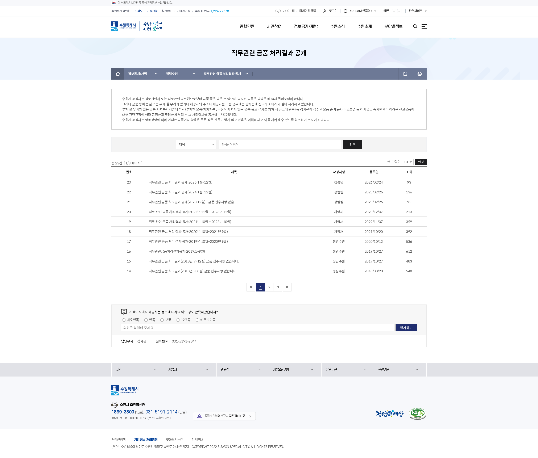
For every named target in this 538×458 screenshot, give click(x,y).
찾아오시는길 (174, 440)
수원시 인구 (212, 11)
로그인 (333, 11)
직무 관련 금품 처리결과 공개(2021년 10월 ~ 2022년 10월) (190, 221)
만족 (152, 319)
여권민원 (184, 11)
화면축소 (399, 11)
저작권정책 (118, 440)
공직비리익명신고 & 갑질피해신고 (224, 416)
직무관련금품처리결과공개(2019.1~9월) (177, 251)
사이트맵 (424, 26)
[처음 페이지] (251, 287)
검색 (352, 144)
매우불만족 (208, 319)
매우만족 (133, 319)
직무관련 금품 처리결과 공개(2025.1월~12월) (180, 182)
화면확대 (394, 11)
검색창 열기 (415, 26)
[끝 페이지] (287, 287)
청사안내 (197, 440)
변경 (421, 161)
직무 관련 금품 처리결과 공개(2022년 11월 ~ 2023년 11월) (190, 211)
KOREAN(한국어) (360, 11)
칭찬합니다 (168, 11)
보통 (168, 319)
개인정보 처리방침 (146, 440)
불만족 (185, 319)
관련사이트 (415, 11)
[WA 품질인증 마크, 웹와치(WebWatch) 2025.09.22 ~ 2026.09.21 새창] (418, 413)
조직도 (138, 11)
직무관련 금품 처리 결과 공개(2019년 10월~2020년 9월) (188, 241)
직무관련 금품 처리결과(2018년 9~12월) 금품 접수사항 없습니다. (194, 261)
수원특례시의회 (121, 11)
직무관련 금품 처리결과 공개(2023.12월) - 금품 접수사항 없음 (191, 201)
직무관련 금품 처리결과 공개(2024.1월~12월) (180, 191)
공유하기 (405, 74)
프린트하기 (419, 74)
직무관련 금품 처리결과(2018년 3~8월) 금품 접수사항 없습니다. (193, 270)
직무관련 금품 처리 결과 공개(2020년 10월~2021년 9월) (188, 231)
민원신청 (152, 11)
